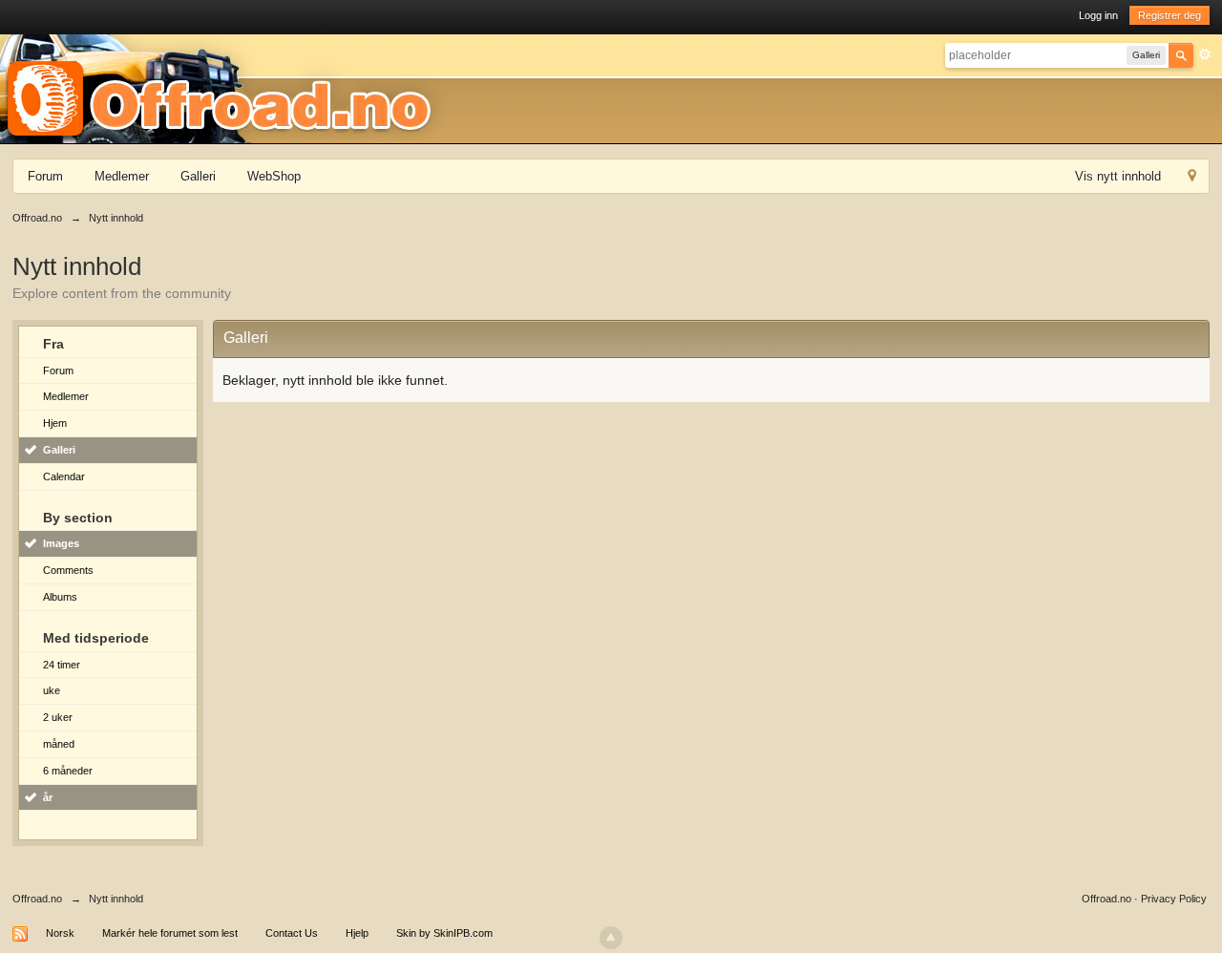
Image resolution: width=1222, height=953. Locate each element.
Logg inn (1098, 15)
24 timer (61, 664)
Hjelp (357, 933)
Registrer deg (1169, 15)
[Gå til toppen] (611, 937)
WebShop (274, 176)
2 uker (58, 717)
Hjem (55, 423)
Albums (60, 597)
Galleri (198, 176)
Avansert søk (1204, 54)
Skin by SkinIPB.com (444, 933)
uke (51, 690)
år (48, 797)
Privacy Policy (1174, 898)
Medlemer (122, 176)
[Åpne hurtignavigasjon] (1192, 178)
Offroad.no (37, 898)
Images (61, 543)
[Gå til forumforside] (225, 87)
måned (58, 744)
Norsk (60, 933)
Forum (45, 176)
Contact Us (291, 933)
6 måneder (68, 770)
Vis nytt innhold (1118, 176)
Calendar (64, 476)
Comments (68, 570)
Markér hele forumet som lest (170, 933)
